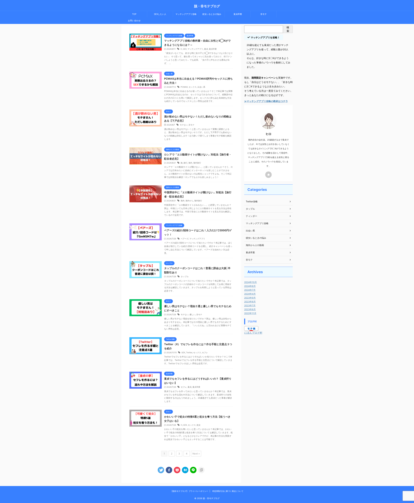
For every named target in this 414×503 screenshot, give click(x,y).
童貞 (206, 49)
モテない (184, 125)
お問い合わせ (134, 20)
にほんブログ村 (253, 332)
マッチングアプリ (195, 49)
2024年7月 (250, 290)
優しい (192, 314)
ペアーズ (185, 238)
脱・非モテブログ (207, 6)
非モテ (263, 14)
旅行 (185, 163)
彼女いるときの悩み (211, 14)
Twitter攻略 (252, 201)
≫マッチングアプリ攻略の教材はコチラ (266, 101)
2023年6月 (250, 309)
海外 (190, 163)
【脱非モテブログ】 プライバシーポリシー (189, 491)
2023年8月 (250, 301)
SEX (185, 49)
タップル (185, 276)
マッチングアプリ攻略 (185, 14)
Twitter (189, 352)
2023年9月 (250, 297)
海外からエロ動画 (255, 245)
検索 (288, 29)
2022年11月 (250, 313)
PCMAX (184, 87)
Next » (196, 453)
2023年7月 (250, 305)
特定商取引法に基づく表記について (227, 491)
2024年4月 (250, 293)
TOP (134, 14)
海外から (189, 200)
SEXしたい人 (160, 14)
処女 (199, 425)
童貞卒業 (238, 14)
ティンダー (251, 216)
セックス (192, 87)
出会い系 (201, 87)
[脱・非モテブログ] (185, 470)
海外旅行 (197, 163)
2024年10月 (250, 282)
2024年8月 (250, 286)
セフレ (205, 352)
